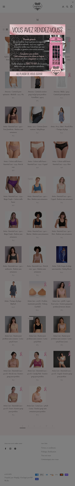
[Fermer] (73, 2)
